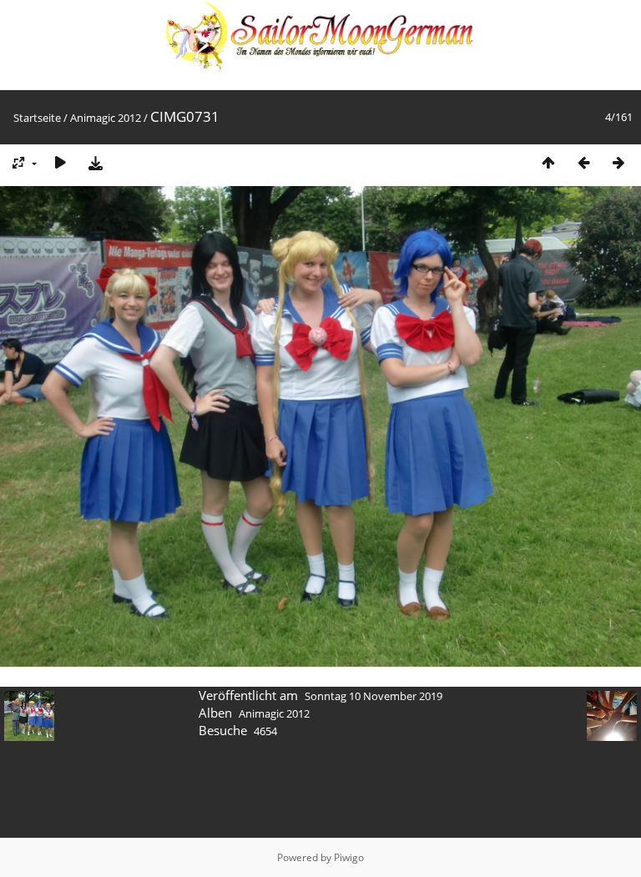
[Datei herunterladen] (95, 162)
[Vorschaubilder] (548, 162)
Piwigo (349, 857)
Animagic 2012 (105, 117)
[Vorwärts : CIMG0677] (618, 162)
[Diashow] (60, 162)
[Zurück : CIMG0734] (583, 162)
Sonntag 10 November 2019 (373, 695)
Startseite (37, 117)
